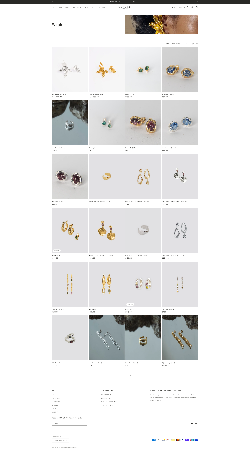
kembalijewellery (61, 447)
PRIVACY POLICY (106, 395)
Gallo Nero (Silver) (57, 363)
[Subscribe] (85, 423)
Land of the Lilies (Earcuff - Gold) (99, 201)
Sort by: (167, 43)
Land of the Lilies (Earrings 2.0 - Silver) (174, 201)
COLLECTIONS (56, 398)
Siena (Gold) (92, 309)
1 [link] (119, 375)
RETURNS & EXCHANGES (109, 402)
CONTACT (55, 412)
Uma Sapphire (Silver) (169, 148)
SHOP (53, 395)
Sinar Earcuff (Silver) (58, 148)
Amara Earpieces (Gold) (96, 94)
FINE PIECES (56, 402)
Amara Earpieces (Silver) (59, 94)
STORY (54, 408)
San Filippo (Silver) (168, 309)
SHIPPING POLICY (107, 398)
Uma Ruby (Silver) (57, 201)
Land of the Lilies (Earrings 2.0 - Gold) (101, 255)
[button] (54, 7)
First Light (92, 148)
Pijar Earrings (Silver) (95, 363)
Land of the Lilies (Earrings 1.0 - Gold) (137, 201)
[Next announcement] (197, 2)
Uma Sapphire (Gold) (168, 94)
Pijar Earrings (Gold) (168, 363)
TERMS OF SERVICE (107, 405)
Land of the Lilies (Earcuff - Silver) (136, 255)
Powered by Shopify (71, 447)
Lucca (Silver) (129, 309)
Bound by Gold (129, 94)
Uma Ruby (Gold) (130, 148)
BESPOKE (55, 405)
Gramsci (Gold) (56, 255)
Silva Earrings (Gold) (58, 309)
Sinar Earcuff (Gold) (131, 363)
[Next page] (130, 375)
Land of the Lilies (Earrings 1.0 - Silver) (174, 255)
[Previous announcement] (52, 2)
